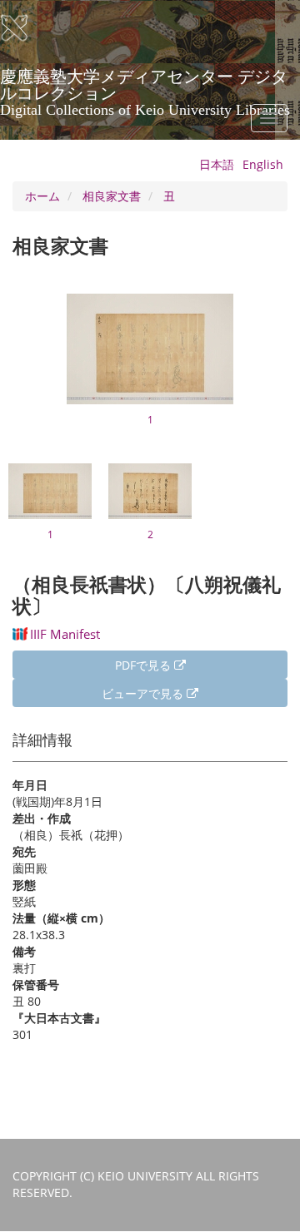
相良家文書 (111, 196)
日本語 (216, 164)
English (262, 164)
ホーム (42, 196)
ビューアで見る (144, 693)
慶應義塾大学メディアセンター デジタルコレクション (145, 82)
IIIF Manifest (65, 634)
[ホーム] (25, 28)
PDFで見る (144, 665)
